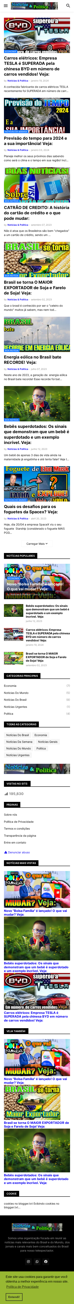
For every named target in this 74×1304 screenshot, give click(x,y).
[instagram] (28, 1261)
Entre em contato (15, 842)
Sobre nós (10, 814)
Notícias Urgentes (37, 706)
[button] (5, 6)
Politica (37, 713)
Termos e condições (17, 828)
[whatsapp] (37, 1261)
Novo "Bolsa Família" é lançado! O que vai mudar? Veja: (35, 913)
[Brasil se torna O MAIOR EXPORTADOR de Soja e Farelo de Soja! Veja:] (13, 658)
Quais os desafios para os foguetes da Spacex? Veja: (31, 509)
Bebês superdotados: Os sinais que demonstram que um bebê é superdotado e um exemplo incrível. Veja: (36, 434)
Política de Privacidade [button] (22, 1286)
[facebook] (45, 1261)
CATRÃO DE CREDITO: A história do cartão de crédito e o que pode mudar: (36, 213)
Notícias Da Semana (19, 741)
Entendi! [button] (14, 1296)
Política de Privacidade (19, 821)
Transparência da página (20, 835)
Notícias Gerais (47, 741)
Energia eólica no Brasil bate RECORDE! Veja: (32, 360)
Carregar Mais (35, 543)
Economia (37, 685)
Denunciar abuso (19, 852)
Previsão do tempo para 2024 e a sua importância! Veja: (35, 141)
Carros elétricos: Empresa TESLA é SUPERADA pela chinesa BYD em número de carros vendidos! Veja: (32, 66)
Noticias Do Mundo (37, 692)
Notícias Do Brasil (37, 699)
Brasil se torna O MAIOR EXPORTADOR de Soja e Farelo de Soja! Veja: (35, 287)
